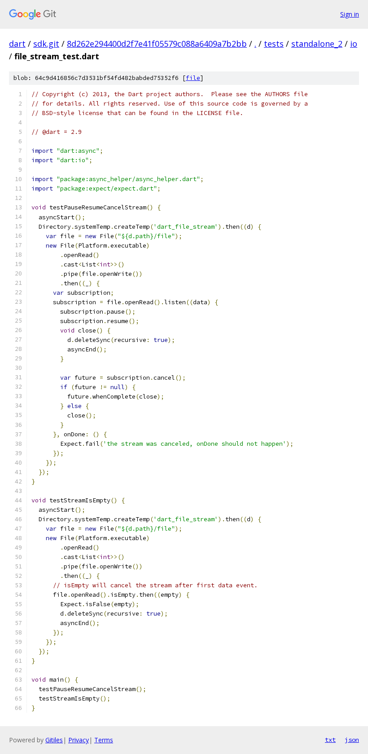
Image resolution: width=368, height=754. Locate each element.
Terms (103, 740)
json (352, 740)
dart (17, 43)
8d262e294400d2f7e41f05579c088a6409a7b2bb (157, 43)
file (193, 78)
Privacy (78, 740)
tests (274, 43)
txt (330, 740)
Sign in (349, 14)
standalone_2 (316, 43)
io (353, 43)
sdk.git (46, 43)
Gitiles (54, 740)
